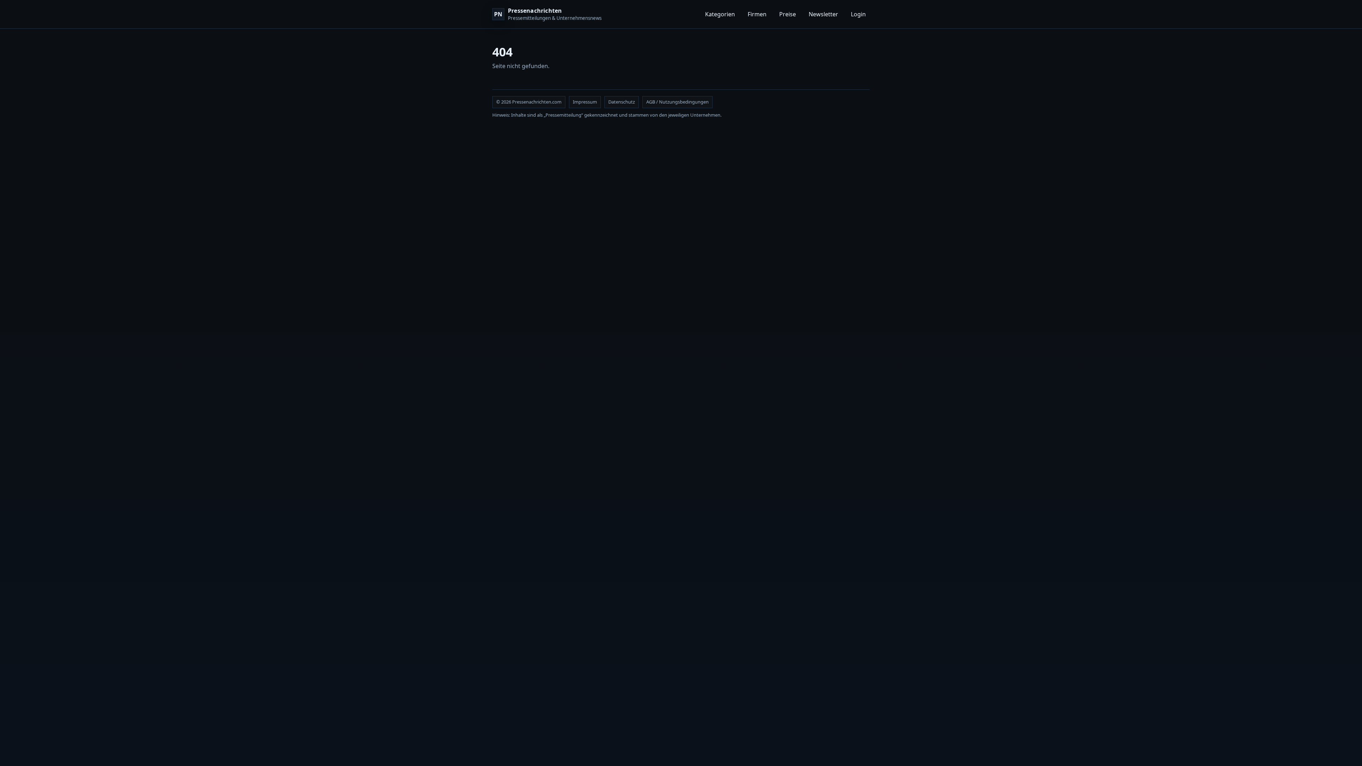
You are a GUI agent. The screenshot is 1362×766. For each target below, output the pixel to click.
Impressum (585, 102)
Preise (787, 14)
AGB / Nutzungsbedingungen (677, 102)
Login (858, 14)
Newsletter (823, 14)
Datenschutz (621, 102)
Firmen (757, 14)
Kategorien (720, 14)
